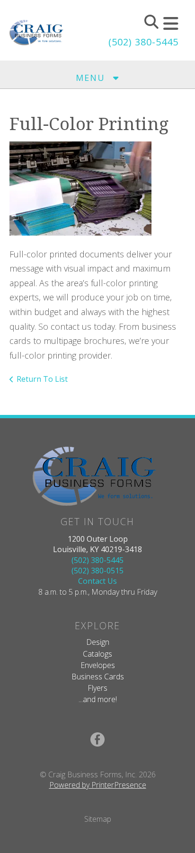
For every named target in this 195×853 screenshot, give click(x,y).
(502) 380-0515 (97, 570)
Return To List (42, 379)
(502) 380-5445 (143, 41)
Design (97, 642)
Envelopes (97, 665)
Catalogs (97, 654)
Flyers (97, 688)
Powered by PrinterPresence (97, 785)
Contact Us (97, 581)
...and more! (98, 699)
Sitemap (97, 819)
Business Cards (97, 676)
